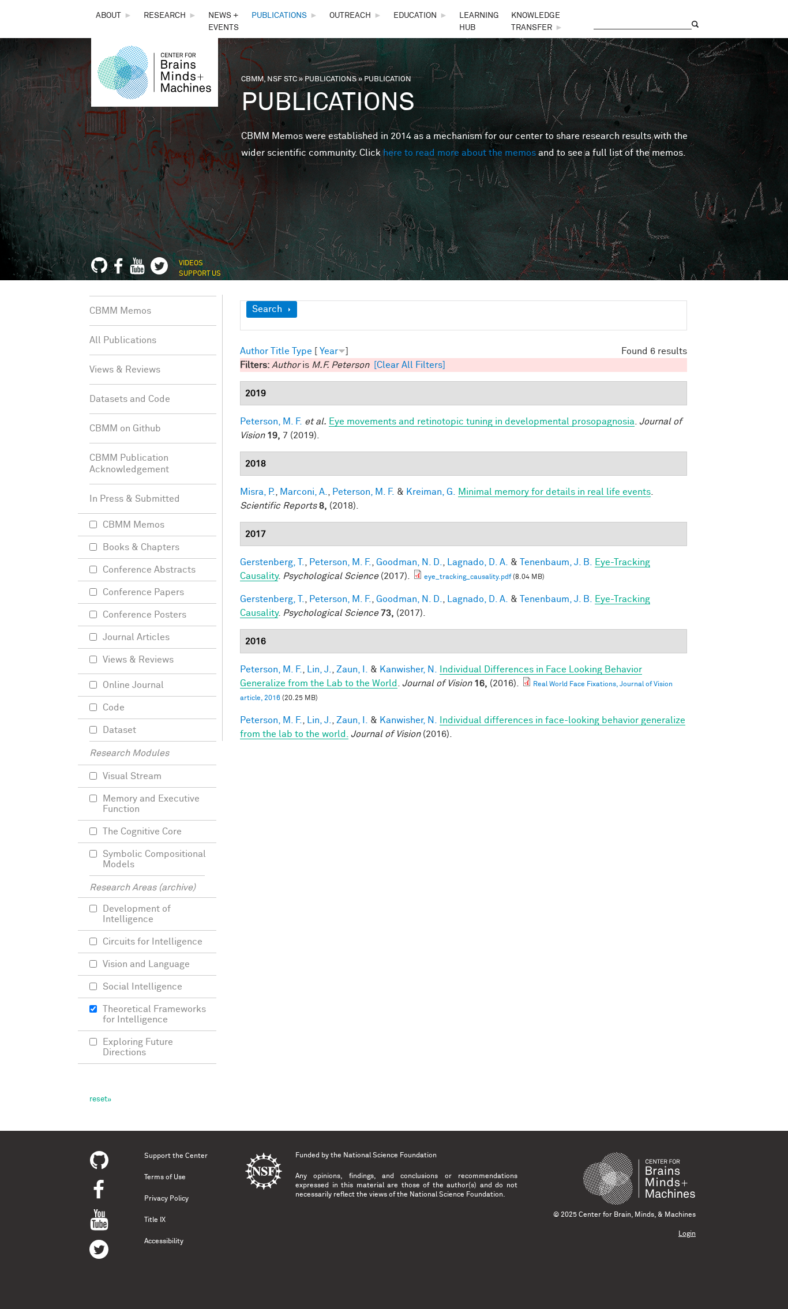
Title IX (155, 1220)
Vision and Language (146, 964)
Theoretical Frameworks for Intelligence (154, 1014)
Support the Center (176, 1156)
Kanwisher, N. (408, 669)
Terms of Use (165, 1177)
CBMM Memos (120, 310)
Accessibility (163, 1241)
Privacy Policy (166, 1198)
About (108, 16)
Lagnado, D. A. (477, 562)
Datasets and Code (129, 399)
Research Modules (129, 753)
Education (415, 16)
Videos (191, 263)
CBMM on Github (125, 428)
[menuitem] (114, 16)
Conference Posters (144, 614)
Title (280, 351)
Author (254, 351)
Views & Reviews (124, 369)
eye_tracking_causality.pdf (467, 577)
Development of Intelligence (137, 914)
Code (114, 707)
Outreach (350, 16)
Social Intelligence (142, 986)
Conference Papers (143, 592)
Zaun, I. (352, 669)
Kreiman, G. (431, 491)
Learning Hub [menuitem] (479, 22)
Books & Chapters (141, 547)
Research (165, 16)
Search (267, 309)
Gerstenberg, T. (272, 562)
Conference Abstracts (149, 569)
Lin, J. (319, 669)
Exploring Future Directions (138, 1047)
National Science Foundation (390, 1155)
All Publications (122, 340)
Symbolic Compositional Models (154, 859)
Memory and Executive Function (151, 804)
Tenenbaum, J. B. (556, 562)
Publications (279, 16)
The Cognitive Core (142, 831)
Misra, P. (257, 491)
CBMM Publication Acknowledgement (129, 463)
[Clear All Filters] (409, 365)
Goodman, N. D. (409, 562)
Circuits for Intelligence (152, 941)
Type (302, 351)
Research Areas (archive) (142, 887)
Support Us (200, 273)
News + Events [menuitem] (223, 22)
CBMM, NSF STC (269, 79)
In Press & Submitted (134, 498)
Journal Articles (136, 637)
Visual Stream (132, 776)
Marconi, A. (304, 491)
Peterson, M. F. (271, 421)
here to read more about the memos (459, 152)
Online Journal (133, 685)
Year (329, 351)
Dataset (119, 730)
